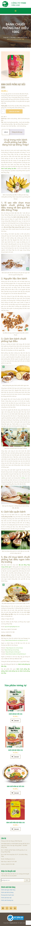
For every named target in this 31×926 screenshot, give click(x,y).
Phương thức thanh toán (7, 895)
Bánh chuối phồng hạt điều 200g (15, 786)
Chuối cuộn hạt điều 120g (15, 714)
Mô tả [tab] (6, 132)
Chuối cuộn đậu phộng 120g (15, 750)
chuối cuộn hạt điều (24, 122)
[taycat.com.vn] (5, 4)
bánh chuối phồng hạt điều (11, 122)
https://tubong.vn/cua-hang (11, 650)
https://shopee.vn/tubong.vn (13, 652)
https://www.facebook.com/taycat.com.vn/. (16, 640)
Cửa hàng (12, 37)
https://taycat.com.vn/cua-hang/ (14, 648)
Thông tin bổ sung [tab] (17, 132)
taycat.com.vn (13, 923)
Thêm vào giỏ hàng (14, 111)
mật (10, 897)
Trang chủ (5, 37)
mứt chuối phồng (21, 126)
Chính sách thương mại (7, 900)
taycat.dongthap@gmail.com (12, 626)
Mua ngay (16, 720)
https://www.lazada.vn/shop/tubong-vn (15, 654)
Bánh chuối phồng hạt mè (12, 671)
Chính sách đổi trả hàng (7, 892)
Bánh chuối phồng (22, 37)
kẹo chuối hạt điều (11, 126)
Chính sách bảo (5, 897)
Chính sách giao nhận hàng (8, 890)
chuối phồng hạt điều (7, 124)
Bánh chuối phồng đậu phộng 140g (15, 822)
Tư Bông (23, 478)
